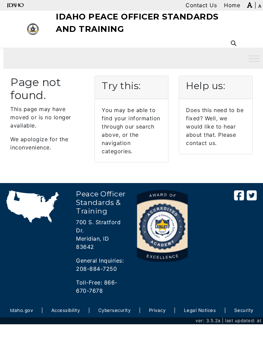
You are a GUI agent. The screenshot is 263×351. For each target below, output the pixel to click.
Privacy (157, 310)
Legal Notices (200, 310)
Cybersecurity (114, 310)
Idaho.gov (21, 310)
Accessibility (65, 310)
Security (243, 310)
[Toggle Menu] (254, 58)
